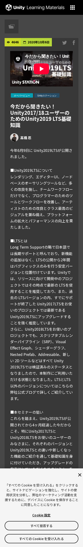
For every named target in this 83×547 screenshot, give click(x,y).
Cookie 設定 (41, 515)
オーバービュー (22, 95)
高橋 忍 (25, 137)
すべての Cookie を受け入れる (41, 538)
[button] (72, 7)
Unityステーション (46, 95)
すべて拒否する (41, 525)
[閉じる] (80, 475)
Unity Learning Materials (35, 7)
